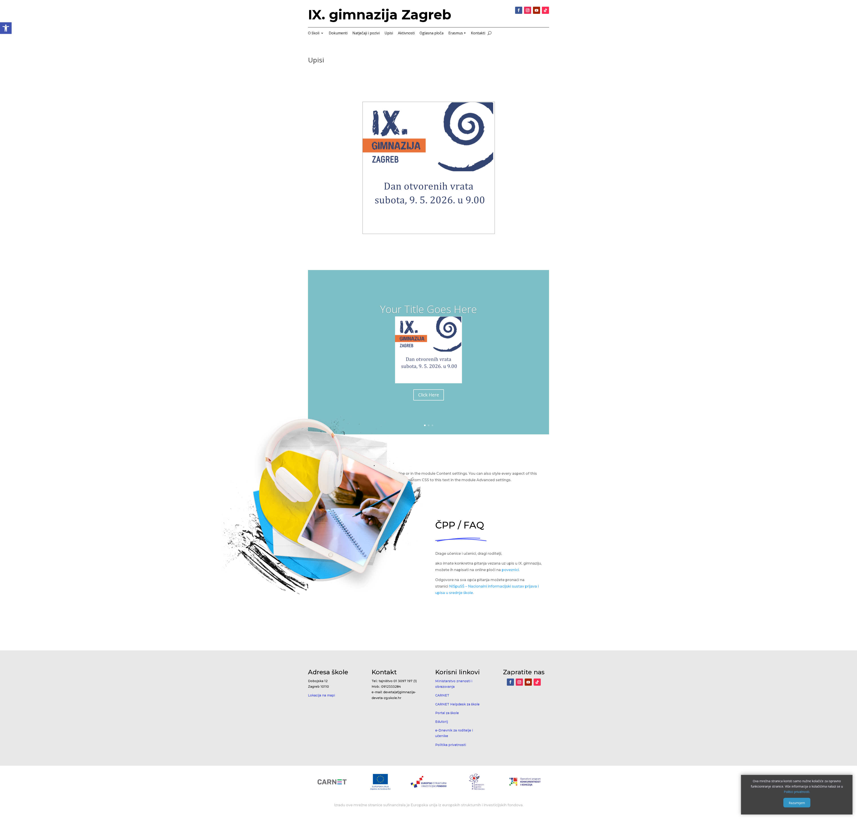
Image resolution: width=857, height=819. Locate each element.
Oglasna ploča (431, 33)
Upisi (389, 33)
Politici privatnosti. (797, 791)
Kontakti (478, 33)
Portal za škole (447, 713)
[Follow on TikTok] (545, 10)
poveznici (510, 570)
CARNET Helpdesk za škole (457, 704)
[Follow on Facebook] (518, 10)
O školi (313, 33)
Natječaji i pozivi (366, 33)
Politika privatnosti (450, 745)
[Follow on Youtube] (536, 10)
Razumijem (797, 802)
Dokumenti (338, 33)
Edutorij (441, 722)
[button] (6, 28)
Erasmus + (457, 33)
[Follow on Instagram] (527, 10)
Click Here (428, 395)
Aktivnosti (406, 33)
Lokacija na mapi (321, 695)
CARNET (442, 695)
